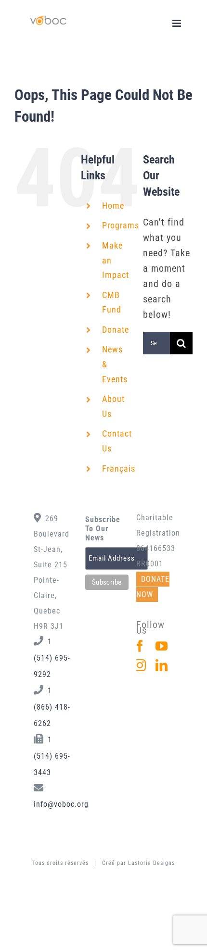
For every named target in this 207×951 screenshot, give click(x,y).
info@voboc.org (61, 804)
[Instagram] (140, 665)
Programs (120, 225)
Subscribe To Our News (102, 528)
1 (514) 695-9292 (52, 658)
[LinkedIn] (161, 665)
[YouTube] (161, 646)
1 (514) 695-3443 (52, 756)
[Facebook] (140, 646)
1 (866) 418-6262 (52, 707)
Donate (115, 330)
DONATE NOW (152, 587)
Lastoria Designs (151, 863)
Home (113, 205)
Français (118, 468)
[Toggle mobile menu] (177, 23)
